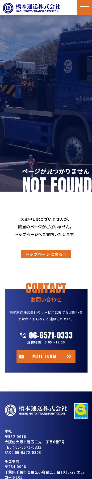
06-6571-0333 (51, 335)
